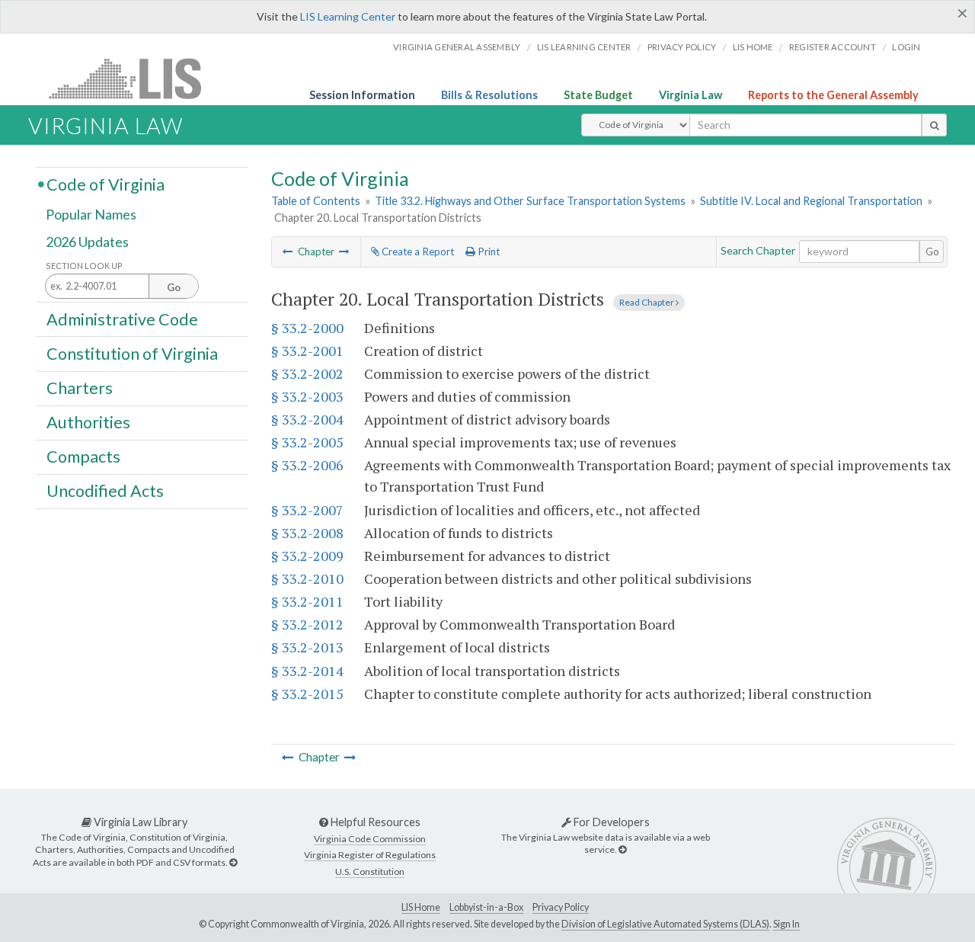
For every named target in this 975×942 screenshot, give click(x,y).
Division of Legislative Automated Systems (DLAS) (665, 924)
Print (487, 251)
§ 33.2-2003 (307, 396)
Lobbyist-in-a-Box (486, 907)
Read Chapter (647, 302)
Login (906, 47)
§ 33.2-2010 (307, 578)
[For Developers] (622, 849)
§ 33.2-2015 (307, 693)
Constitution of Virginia (132, 353)
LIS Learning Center (347, 16)
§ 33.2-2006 (307, 465)
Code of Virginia (105, 184)
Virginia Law (690, 94)
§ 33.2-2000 (307, 328)
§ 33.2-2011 (307, 601)
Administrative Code (122, 318)
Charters (79, 388)
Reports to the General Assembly (833, 94)
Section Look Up (84, 266)
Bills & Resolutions (489, 94)
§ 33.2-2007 (307, 510)
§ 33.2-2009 (307, 555)
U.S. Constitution (369, 871)
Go (932, 251)
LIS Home (420, 907)
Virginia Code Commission (370, 838)
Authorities (88, 422)
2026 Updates (87, 241)
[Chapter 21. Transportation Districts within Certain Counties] (344, 251)
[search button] (934, 125)
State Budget (598, 94)
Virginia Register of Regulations (370, 854)
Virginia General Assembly (456, 47)
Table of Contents (315, 200)
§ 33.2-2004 (307, 419)
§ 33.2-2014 (307, 671)
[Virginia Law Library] (233, 862)
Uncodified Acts (105, 491)
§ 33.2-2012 (307, 624)
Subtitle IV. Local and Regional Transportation (811, 200)
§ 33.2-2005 (307, 442)
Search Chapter (758, 250)
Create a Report (416, 251)
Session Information (362, 94)
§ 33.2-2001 (307, 350)
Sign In (786, 924)
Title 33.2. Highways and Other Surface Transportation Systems (530, 200)
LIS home (753, 47)
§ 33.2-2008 (307, 533)
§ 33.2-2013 (307, 647)
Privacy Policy (682, 47)
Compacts (83, 456)
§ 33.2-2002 (307, 373)
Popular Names (91, 215)
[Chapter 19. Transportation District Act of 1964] (288, 251)
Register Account (832, 47)
